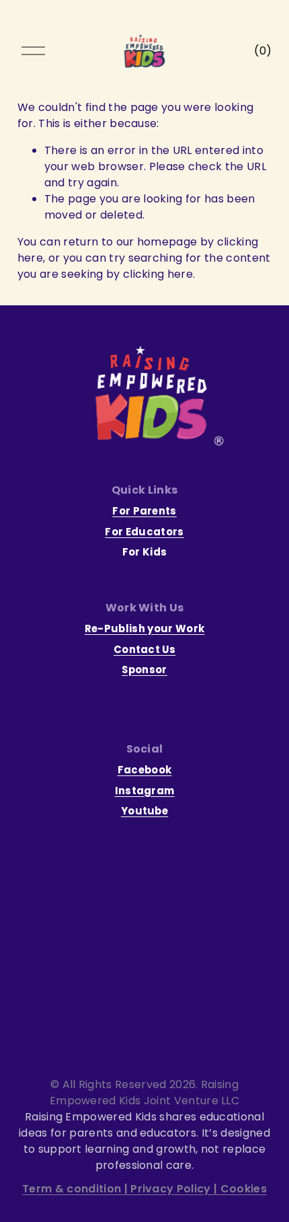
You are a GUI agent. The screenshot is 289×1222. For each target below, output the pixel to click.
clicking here (158, 274)
